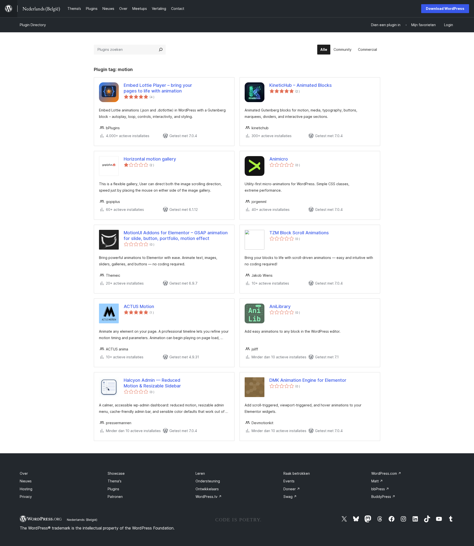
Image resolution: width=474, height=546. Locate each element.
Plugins (113, 489)
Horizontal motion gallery (150, 159)
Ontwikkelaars (207, 489)
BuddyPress (383, 496)
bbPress (380, 489)
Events (289, 481)
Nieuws (26, 481)
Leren (200, 473)
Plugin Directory (33, 25)
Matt (377, 481)
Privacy (26, 496)
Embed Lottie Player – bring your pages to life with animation (158, 88)
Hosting (26, 489)
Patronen (115, 496)
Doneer (291, 489)
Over (24, 473)
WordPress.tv (209, 496)
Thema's (114, 481)
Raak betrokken (296, 473)
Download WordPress (445, 8)
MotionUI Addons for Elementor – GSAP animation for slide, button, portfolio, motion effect (176, 235)
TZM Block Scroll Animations (299, 232)
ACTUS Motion (139, 306)
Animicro (278, 159)
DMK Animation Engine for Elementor (307, 380)
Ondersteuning (208, 481)
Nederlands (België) (82, 520)
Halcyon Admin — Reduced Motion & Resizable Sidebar (152, 383)
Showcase (116, 473)
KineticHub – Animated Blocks (300, 85)
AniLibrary (280, 306)
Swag (290, 496)
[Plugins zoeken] (161, 50)
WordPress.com (386, 473)
